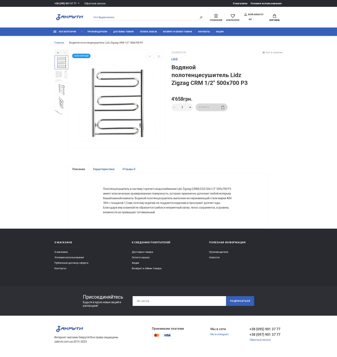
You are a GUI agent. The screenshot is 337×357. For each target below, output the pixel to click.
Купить (204, 107)
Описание (78, 169)
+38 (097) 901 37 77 (264, 334)
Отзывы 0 (128, 169)
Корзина (274, 20)
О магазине (240, 3)
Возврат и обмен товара (177, 31)
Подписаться (240, 301)
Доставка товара (123, 31)
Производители (97, 31)
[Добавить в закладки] (150, 56)
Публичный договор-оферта (71, 262)
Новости (214, 257)
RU (250, 19)
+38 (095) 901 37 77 (65, 3)
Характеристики (103, 169)
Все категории (67, 31)
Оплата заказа (148, 31)
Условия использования (266, 3)
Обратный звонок (95, 3)
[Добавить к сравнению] (158, 56)
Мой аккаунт (255, 14)
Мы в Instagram (219, 334)
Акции (219, 31)
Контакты (204, 31)
